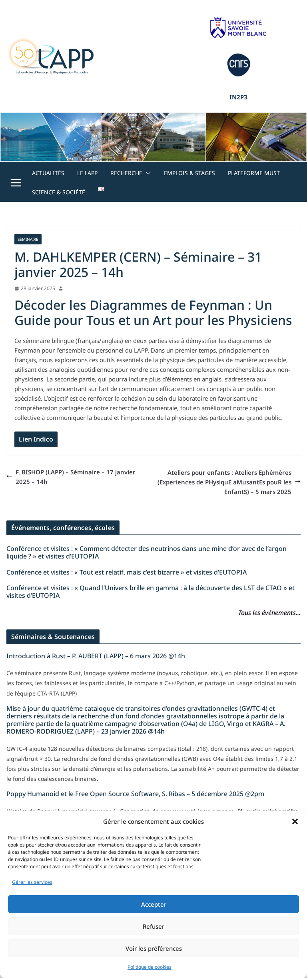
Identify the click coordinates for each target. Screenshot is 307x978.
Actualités (48, 173)
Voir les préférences (154, 948)
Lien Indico (36, 439)
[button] (295, 821)
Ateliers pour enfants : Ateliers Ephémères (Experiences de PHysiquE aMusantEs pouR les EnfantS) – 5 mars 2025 (224, 482)
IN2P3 (238, 97)
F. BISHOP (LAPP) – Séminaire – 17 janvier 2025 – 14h (76, 477)
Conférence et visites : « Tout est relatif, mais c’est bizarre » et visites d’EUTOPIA (126, 572)
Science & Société (58, 192)
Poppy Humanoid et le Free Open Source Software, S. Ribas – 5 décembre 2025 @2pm (135, 793)
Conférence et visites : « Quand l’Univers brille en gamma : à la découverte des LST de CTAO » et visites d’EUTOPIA (150, 591)
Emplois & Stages (189, 173)
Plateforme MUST (254, 173)
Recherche (126, 173)
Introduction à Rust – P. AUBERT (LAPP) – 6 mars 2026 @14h (95, 655)
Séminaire (28, 239)
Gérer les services (32, 882)
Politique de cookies (149, 967)
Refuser (153, 926)
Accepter (153, 904)
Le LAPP (87, 173)
